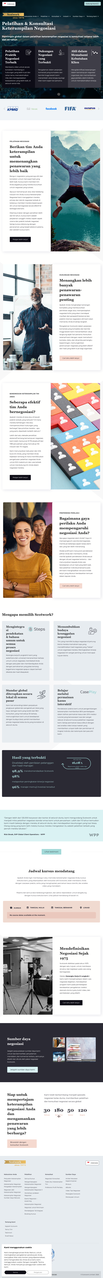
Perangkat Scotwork (73, 1194)
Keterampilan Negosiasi (33, 1204)
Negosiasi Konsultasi (52, 1178)
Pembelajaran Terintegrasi (34, 1211)
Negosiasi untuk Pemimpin (34, 1207)
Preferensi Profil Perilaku (54, 1187)
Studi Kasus (9, 1236)
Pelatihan (44, 16)
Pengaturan (38, 1272)
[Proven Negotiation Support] (51, 67)
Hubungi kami (91, 4)
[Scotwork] (15, 1163)
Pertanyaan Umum (72, 1197)
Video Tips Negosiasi (73, 1191)
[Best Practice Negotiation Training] (18, 67)
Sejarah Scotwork (11, 1226)
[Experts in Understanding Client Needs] (84, 67)
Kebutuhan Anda (30, 16)
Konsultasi (55, 16)
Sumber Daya (78, 16)
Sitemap (54, 1274)
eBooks (68, 1187)
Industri (66, 16)
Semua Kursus (30, 1178)
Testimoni (8, 1233)
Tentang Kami (92, 16)
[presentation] (4, 108)
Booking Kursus (30, 1214)
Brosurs (68, 1184)
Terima (15, 1272)
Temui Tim (8, 1229)
